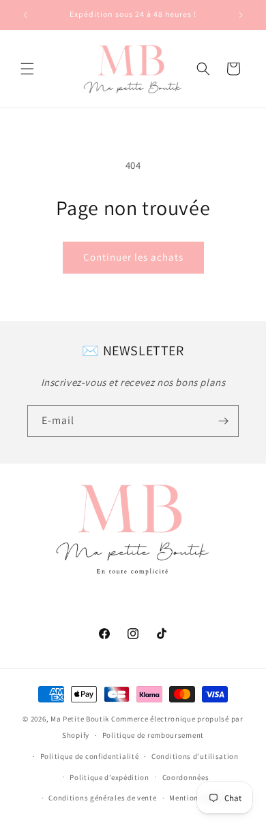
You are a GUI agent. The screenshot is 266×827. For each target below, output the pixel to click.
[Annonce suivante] (241, 15)
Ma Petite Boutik (79, 719)
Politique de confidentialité (89, 756)
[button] (27, 69)
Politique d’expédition (109, 777)
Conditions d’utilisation (195, 756)
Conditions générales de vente (102, 797)
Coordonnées (185, 777)
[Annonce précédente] (25, 15)
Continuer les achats (133, 256)
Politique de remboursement (153, 735)
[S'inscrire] (223, 421)
